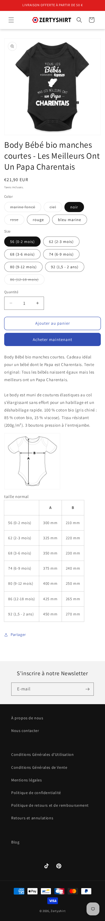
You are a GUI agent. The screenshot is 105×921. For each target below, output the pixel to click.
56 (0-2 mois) (22, 241)
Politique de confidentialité (36, 792)
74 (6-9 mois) (61, 254)
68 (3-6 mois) (22, 254)
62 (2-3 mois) (61, 241)
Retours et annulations (32, 817)
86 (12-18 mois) (27, 281)
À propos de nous (27, 717)
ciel (56, 208)
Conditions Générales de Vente (39, 767)
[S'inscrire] (87, 689)
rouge (38, 219)
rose (17, 221)
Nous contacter (25, 730)
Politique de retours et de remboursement (50, 805)
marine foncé (25, 208)
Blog (15, 842)
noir (74, 207)
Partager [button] (18, 634)
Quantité (11, 292)
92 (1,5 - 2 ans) (64, 266)
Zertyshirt (58, 911)
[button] (11, 20)
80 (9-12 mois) (23, 266)
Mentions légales (26, 780)
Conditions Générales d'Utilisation (42, 754)
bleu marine (69, 219)
